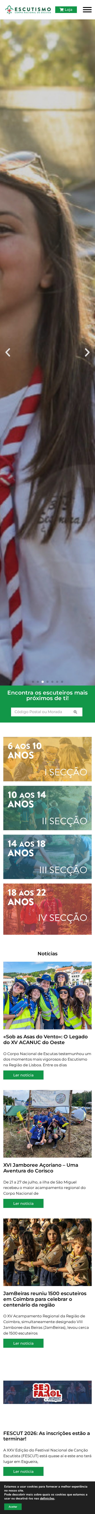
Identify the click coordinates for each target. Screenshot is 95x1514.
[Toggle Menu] (87, 9)
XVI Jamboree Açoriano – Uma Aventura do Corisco (40, 1168)
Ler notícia (23, 1075)
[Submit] (75, 712)
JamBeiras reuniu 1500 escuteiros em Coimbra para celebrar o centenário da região (44, 1299)
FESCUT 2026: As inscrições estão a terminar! (46, 1436)
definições (47, 1499)
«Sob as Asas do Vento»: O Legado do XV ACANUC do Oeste (45, 1039)
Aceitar (13, 1506)
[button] (7, 352)
